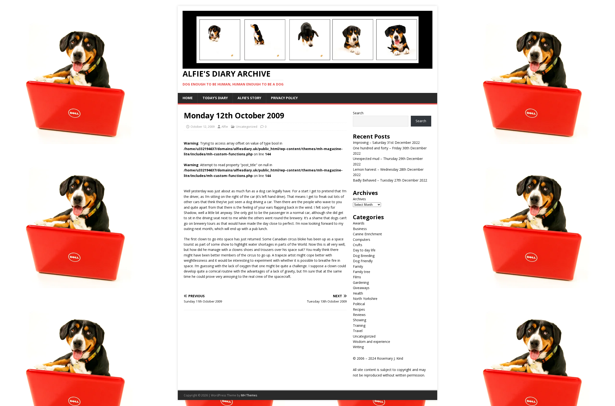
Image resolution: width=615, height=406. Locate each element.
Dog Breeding (364, 255)
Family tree (361, 271)
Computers (361, 239)
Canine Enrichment (367, 234)
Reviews (359, 314)
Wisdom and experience (371, 341)
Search (358, 113)
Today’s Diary (215, 98)
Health (358, 293)
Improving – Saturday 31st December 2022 (386, 142)
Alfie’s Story (249, 98)
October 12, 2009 (203, 126)
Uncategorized (246, 126)
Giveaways (361, 287)
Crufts (357, 244)
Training (359, 325)
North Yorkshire (365, 298)
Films (357, 277)
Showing (359, 320)
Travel (358, 330)
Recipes (359, 309)
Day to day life (364, 250)
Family (358, 266)
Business (360, 228)
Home (188, 98)
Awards (358, 223)
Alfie (224, 126)
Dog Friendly (363, 261)
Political (359, 304)
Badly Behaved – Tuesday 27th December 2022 (390, 180)
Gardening (361, 282)
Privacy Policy (284, 98)
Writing (358, 347)
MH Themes (249, 395)
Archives (359, 199)
